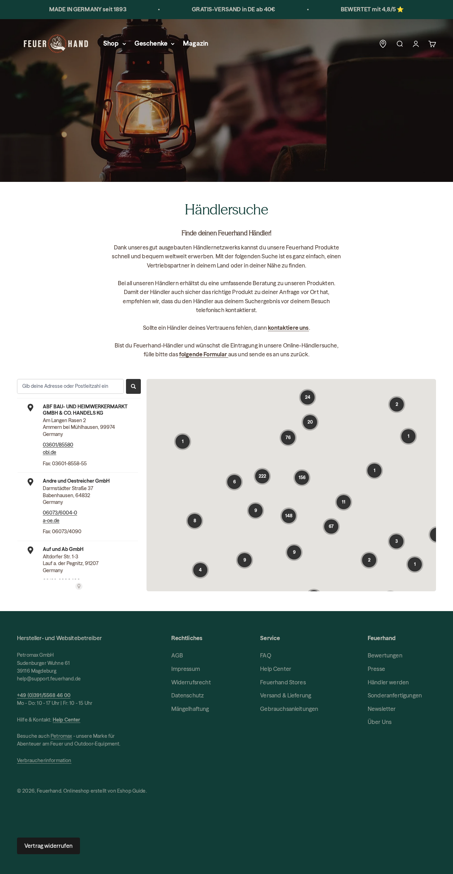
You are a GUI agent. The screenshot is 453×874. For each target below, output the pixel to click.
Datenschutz (187, 695)
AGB (177, 655)
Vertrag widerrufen (48, 845)
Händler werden (388, 682)
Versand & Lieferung (285, 695)
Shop (111, 43)
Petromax (61, 736)
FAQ (265, 655)
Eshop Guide (131, 791)
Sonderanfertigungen (395, 695)
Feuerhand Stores (283, 682)
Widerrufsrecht (191, 682)
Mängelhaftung (190, 708)
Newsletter (382, 708)
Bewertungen (385, 655)
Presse (376, 668)
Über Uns (379, 721)
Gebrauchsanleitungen (289, 708)
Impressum (185, 668)
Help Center (275, 668)
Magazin (195, 43)
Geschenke (150, 43)
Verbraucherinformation (44, 760)
